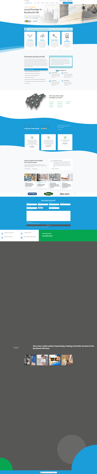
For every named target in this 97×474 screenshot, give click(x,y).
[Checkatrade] (31, 21)
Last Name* (39, 202)
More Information (27, 83)
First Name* (28, 202)
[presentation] (23, 143)
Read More (33, 144)
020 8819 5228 (35, 18)
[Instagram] (70, 0)
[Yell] (27, 21)
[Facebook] (25, 21)
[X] (69, 0)
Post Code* (50, 202)
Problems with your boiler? (29, 69)
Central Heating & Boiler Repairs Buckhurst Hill (32, 71)
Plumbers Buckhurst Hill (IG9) (29, 77)
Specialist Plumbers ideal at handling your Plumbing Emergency (35, 79)
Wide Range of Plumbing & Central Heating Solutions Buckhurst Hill (35, 81)
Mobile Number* (29, 206)
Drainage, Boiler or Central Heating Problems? (32, 75)
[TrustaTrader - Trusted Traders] (29, 21)
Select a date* (40, 206)
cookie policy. (53, 472)
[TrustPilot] (28, 21)
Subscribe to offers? (29, 222)
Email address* (62, 202)
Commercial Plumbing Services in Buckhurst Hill (32, 73)
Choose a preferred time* (52, 206)
